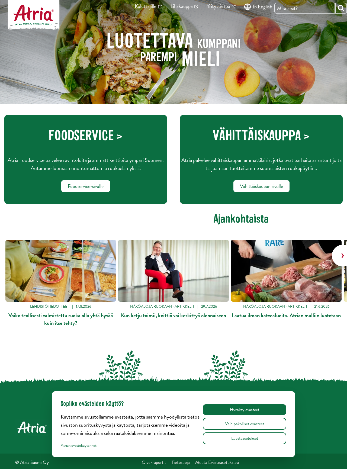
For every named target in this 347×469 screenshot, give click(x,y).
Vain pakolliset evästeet (244, 423)
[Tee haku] (341, 8)
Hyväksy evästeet (244, 409)
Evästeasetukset (244, 438)
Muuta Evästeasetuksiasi (217, 462)
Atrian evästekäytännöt (79, 445)
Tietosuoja (181, 462)
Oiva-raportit (154, 462)
